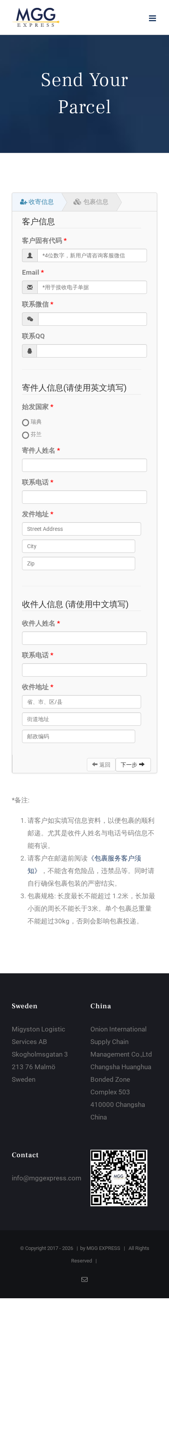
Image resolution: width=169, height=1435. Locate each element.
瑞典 (36, 421)
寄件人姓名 (38, 450)
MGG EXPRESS (103, 1248)
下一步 (129, 765)
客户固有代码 (42, 240)
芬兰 (36, 434)
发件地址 (35, 514)
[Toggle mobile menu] (153, 18)
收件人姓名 (38, 623)
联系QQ (33, 336)
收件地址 (35, 687)
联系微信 (35, 304)
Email (30, 272)
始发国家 (35, 407)
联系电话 (35, 482)
